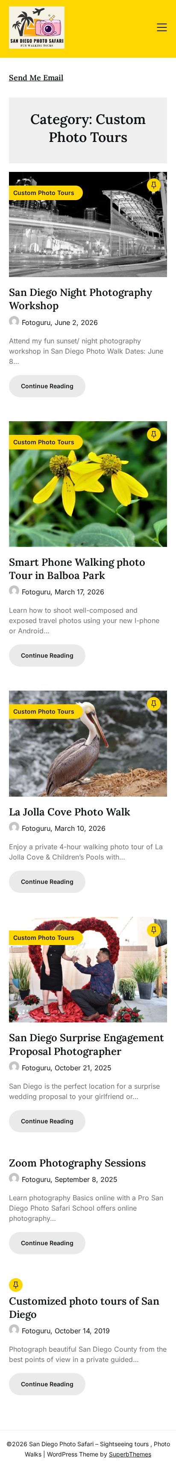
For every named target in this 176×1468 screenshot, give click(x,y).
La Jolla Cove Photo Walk (69, 811)
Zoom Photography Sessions (77, 1163)
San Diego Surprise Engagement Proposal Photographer (86, 1044)
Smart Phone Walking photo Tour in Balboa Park (77, 568)
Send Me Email (36, 78)
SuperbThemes (130, 1454)
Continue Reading (47, 386)
